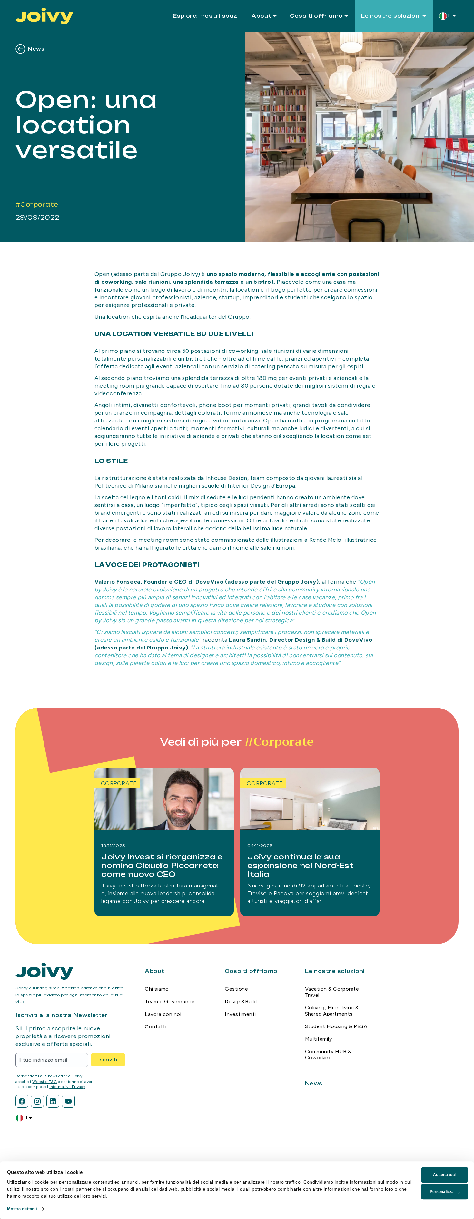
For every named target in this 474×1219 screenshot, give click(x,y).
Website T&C (44, 1081)
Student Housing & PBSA (336, 1026)
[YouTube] (68, 1101)
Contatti (155, 1027)
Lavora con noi (163, 1014)
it (449, 16)
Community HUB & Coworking (328, 1054)
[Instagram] (37, 1101)
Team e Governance (169, 1001)
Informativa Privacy (67, 1087)
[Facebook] (21, 1101)
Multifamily (318, 1039)
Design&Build (241, 1001)
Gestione (236, 989)
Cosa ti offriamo (316, 16)
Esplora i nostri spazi (206, 16)
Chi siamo (157, 989)
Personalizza (442, 1191)
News (36, 48)
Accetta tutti (444, 1175)
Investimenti (240, 1014)
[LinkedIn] (52, 1101)
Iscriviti (107, 1059)
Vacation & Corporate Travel (332, 992)
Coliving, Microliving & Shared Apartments (332, 1011)
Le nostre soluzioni (391, 16)
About (262, 16)
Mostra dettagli (22, 1208)
